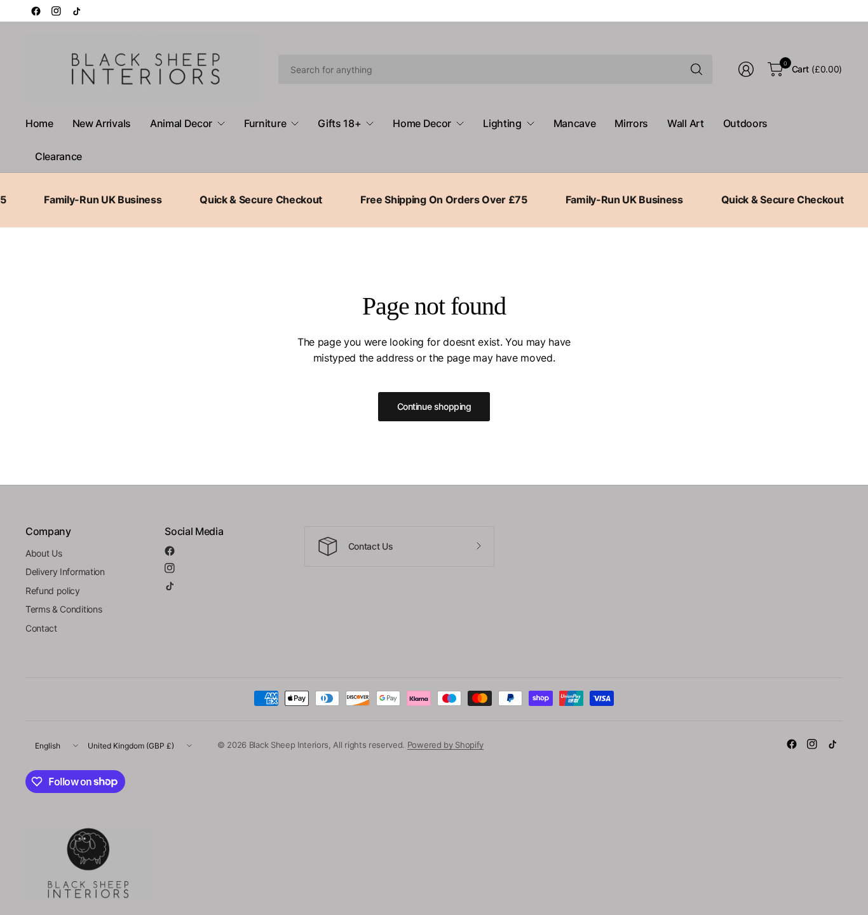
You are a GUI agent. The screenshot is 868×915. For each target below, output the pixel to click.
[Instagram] (56, 11)
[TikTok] (76, 11)
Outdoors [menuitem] (745, 123)
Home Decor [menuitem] (422, 123)
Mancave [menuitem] (574, 123)
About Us (43, 553)
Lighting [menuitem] (502, 123)
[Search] (696, 69)
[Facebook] (35, 11)
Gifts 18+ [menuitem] (339, 123)
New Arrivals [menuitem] (101, 123)
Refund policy (52, 590)
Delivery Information (65, 571)
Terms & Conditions (63, 609)
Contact (41, 628)
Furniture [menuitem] (265, 123)
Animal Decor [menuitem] (181, 123)
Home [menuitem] (39, 123)
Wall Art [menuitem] (685, 123)
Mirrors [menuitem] (631, 123)
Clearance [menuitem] (58, 156)
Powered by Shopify (445, 745)
